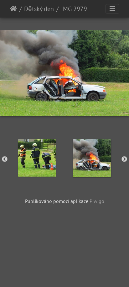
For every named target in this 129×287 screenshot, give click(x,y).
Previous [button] (5, 159)
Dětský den (39, 9)
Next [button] (124, 159)
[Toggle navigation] (112, 8)
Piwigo (97, 201)
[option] (36, 158)
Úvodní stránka (13, 8)
